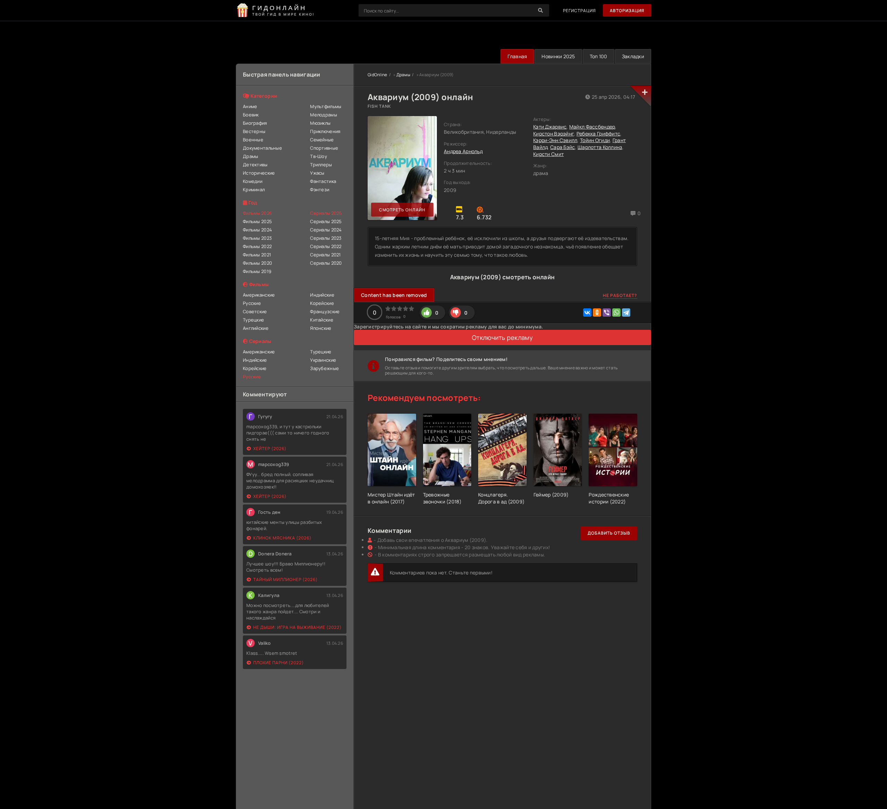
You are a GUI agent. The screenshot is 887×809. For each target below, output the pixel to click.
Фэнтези (319, 189)
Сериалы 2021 (325, 255)
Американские (259, 295)
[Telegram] (626, 312)
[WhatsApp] (616, 312)
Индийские (322, 295)
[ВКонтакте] (587, 312)
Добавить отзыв (609, 533)
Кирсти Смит (548, 154)
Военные (253, 140)
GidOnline (377, 75)
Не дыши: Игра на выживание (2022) (297, 627)
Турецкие (253, 320)
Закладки (633, 56)
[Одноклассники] (597, 312)
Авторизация (627, 11)
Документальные (262, 148)
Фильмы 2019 (257, 271)
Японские (320, 328)
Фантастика (323, 181)
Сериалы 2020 (326, 263)
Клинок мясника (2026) (282, 538)
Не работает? (620, 295)
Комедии (252, 181)
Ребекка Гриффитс (598, 133)
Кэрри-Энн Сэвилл (555, 140)
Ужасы (317, 173)
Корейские (322, 303)
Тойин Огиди (595, 140)
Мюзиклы (320, 123)
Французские (325, 311)
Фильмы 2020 (257, 263)
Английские (256, 328)
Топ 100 (598, 56)
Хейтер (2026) (270, 448)
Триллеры (321, 164)
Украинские (323, 360)
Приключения (325, 131)
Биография (255, 123)
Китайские (321, 320)
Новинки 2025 (558, 56)
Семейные (322, 140)
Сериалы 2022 (325, 246)
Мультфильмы (325, 106)
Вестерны (254, 131)
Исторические (259, 173)
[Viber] (607, 312)
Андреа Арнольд (463, 151)
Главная (517, 56)
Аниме (250, 106)
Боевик (251, 115)
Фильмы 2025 (257, 221)
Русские (252, 303)
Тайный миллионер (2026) (285, 579)
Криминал (254, 189)
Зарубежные (324, 368)
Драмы (250, 156)
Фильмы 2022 (257, 246)
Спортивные (324, 148)
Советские (255, 311)
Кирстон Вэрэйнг (553, 133)
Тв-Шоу (318, 156)
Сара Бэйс (562, 147)
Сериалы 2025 (326, 221)
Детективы (255, 164)
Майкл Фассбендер (592, 126)
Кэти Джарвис (550, 126)
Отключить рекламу (502, 337)
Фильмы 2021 (257, 255)
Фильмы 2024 (257, 230)
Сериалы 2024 (326, 230)
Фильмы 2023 (257, 238)
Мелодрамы (323, 115)
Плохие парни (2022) (278, 663)
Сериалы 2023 (325, 238)
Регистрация (579, 11)
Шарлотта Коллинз (600, 147)
